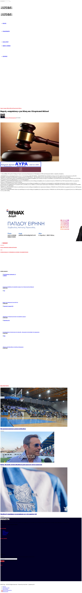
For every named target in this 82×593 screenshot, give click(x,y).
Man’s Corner (6, 45)
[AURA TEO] (20, 166)
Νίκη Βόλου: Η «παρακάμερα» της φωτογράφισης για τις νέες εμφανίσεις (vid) (18, 514)
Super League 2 (3, 108)
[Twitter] (0, 543)
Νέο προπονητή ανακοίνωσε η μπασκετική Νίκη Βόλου (13, 428)
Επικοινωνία (5, 591)
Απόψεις (5, 56)
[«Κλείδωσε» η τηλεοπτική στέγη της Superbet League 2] (11, 310)
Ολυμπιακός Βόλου (17, 108)
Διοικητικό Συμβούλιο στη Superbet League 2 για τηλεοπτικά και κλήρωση (18, 286)
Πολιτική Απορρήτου (7, 590)
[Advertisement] (21, 200)
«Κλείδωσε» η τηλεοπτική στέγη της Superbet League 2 (14, 316)
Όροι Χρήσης (5, 589)
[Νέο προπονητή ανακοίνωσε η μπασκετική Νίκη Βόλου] (33, 426)
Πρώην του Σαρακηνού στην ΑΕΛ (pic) (10, 302)
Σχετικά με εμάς (6, 587)
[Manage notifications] (2, 591)
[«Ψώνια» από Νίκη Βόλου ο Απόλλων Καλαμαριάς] (11, 340)
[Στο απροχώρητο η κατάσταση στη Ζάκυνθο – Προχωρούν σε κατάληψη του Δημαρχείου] (11, 325)
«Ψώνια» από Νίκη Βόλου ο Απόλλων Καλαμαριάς (13, 347)
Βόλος (4, 23)
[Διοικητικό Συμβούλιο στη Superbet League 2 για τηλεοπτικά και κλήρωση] (11, 280)
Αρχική (4, 586)
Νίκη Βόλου (10, 108)
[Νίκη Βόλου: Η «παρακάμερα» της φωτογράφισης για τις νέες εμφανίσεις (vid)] (33, 511)
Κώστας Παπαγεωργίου (10, 117)
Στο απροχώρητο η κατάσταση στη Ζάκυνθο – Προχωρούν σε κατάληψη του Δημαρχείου (21, 332)
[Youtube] (0, 548)
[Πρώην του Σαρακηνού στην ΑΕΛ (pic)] (11, 295)
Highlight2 (5, 243)
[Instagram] (0, 546)
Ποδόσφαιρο (6, 31)
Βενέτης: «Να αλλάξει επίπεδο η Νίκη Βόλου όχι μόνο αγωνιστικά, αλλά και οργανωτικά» (21, 464)
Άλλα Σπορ (5, 42)
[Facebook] (0, 541)
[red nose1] (20, 171)
